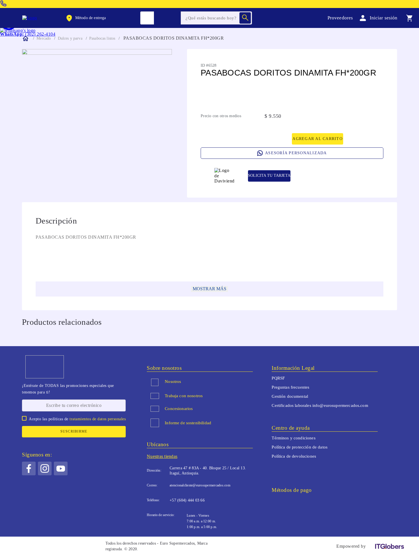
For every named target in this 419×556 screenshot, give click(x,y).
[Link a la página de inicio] (25, 38)
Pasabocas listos (102, 38)
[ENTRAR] (377, 18)
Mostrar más (209, 288)
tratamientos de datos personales (98, 419)
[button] (85, 18)
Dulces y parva (70, 38)
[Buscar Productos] (245, 18)
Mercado (43, 38)
